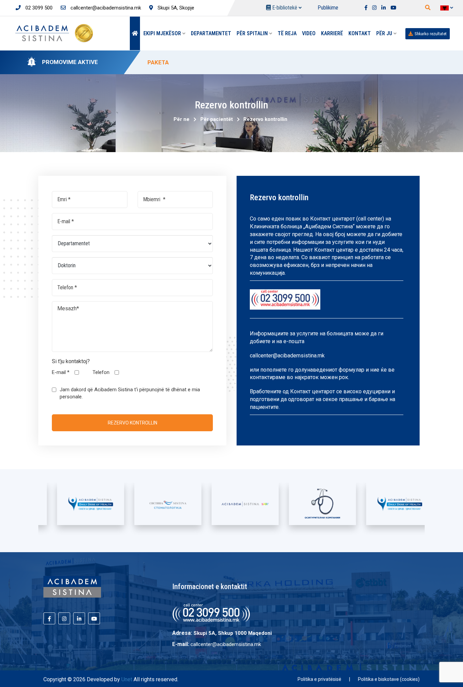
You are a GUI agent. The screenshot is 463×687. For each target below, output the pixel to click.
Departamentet (211, 33)
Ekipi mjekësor (162, 33)
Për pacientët (215, 119)
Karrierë (332, 33)
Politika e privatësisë (319, 679)
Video (309, 33)
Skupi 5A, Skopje (175, 8)
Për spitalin (253, 33)
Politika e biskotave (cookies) (389, 679)
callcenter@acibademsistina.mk (105, 8)
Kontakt (359, 33)
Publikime (328, 7)
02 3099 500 (38, 8)
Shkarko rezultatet (431, 33)
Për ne (181, 119)
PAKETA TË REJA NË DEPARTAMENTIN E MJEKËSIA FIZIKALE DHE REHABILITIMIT (256, 62)
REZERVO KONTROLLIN (132, 422)
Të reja (287, 33)
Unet (126, 679)
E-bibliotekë (285, 7)
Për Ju (385, 33)
